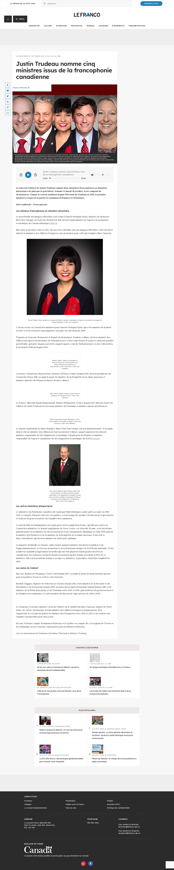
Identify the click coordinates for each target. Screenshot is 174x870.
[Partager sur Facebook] (7, 85)
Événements (118, 26)
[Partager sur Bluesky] (7, 90)
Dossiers (103, 26)
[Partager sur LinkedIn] (7, 101)
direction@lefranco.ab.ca (129, 827)
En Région (61, 26)
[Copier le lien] (7, 107)
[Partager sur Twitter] (7, 96)
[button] (20, 19)
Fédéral (91, 26)
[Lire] (28, 175)
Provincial (77, 26)
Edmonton (34, 26)
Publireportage (137, 26)
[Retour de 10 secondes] (21, 175)
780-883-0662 (93, 823)
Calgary (48, 26)
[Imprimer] (7, 112)
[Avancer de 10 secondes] (35, 175)
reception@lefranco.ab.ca (129, 833)
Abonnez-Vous (151, 3)
